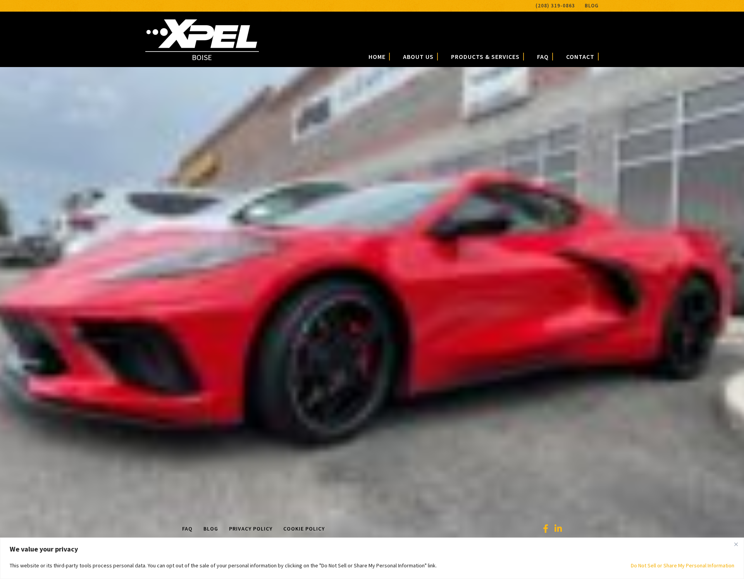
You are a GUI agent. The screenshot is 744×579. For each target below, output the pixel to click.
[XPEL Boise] (201, 45)
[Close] (736, 544)
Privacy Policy (250, 528)
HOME (377, 56)
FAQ (543, 56)
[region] (372, 558)
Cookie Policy (304, 528)
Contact (580, 56)
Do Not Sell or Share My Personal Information (682, 565)
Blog (592, 5)
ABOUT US (418, 56)
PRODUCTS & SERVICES (485, 56)
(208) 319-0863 (555, 5)
